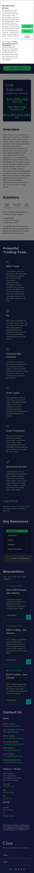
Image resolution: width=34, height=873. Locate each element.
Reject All (27, 31)
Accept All (27, 26)
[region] (17, 32)
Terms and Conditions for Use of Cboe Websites (10, 43)
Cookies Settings (27, 36)
